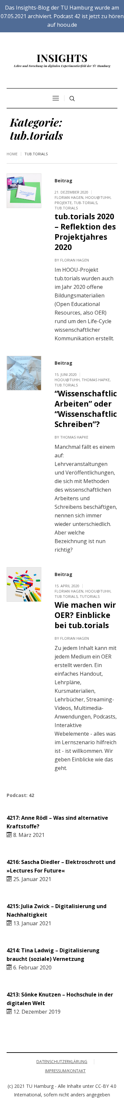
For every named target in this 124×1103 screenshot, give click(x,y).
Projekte (63, 202)
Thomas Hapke (96, 379)
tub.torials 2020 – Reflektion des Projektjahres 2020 (85, 231)
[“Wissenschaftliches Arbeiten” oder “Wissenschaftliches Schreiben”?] (24, 373)
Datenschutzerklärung (61, 1061)
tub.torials (66, 207)
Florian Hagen (69, 197)
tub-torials (85, 202)
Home (12, 153)
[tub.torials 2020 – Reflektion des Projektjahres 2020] (24, 190)
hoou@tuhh (97, 197)
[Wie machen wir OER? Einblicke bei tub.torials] (24, 584)
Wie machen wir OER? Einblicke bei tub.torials (85, 614)
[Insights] (62, 61)
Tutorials (90, 596)
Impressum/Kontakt (65, 1071)
